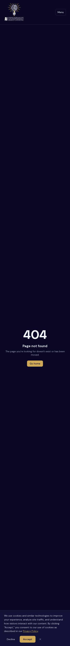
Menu (61, 12)
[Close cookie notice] (40, 639)
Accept (27, 639)
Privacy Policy (30, 631)
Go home (35, 363)
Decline (11, 639)
